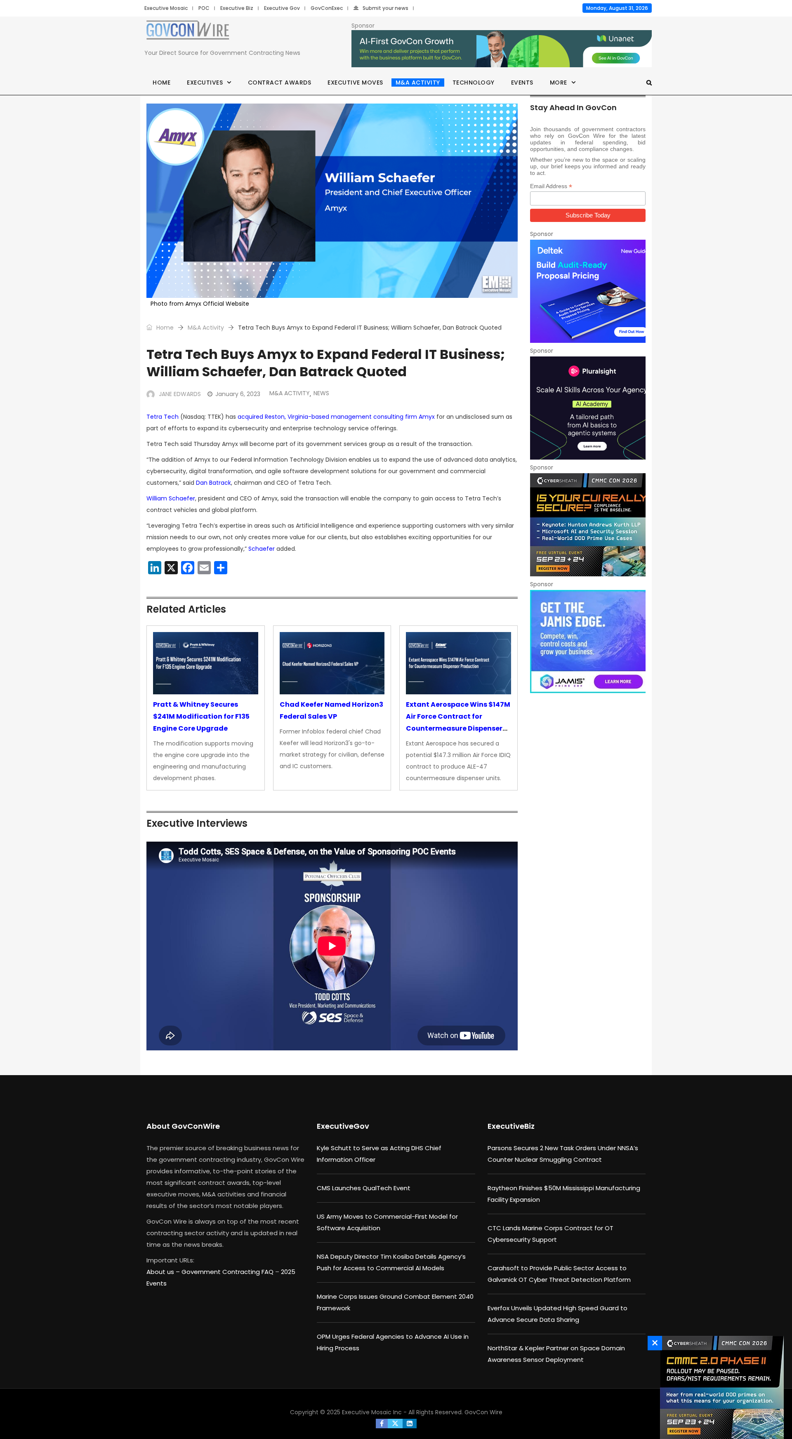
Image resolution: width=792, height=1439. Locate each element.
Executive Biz (236, 8)
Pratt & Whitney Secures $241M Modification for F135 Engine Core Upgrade (201, 716)
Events (522, 82)
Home (161, 82)
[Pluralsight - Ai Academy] (588, 408)
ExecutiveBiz (511, 1126)
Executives (205, 82)
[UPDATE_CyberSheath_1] (588, 524)
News (321, 393)
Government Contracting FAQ (228, 1271)
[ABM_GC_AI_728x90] (501, 49)
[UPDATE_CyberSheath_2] (720, 1387)
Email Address (551, 186)
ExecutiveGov (343, 1126)
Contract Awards (279, 82)
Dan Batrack (213, 483)
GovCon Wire (483, 1412)
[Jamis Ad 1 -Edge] (588, 641)
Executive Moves (355, 82)
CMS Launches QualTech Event (363, 1188)
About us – (164, 1271)
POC (204, 8)
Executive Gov (282, 8)
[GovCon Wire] (187, 32)
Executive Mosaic (166, 8)
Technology (474, 82)
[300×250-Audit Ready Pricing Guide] (588, 291)
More (558, 82)
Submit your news (385, 8)
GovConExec (327, 8)
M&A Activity (418, 82)
